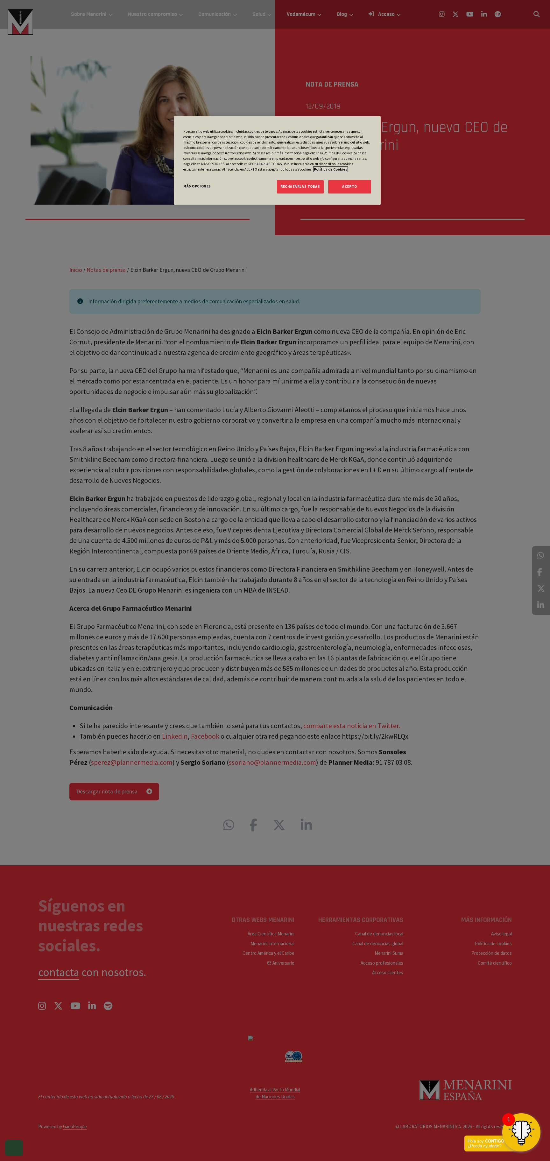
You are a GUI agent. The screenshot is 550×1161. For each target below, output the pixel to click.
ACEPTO (349, 186)
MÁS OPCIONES (197, 186)
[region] (277, 160)
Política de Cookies (330, 169)
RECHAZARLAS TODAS (300, 186)
